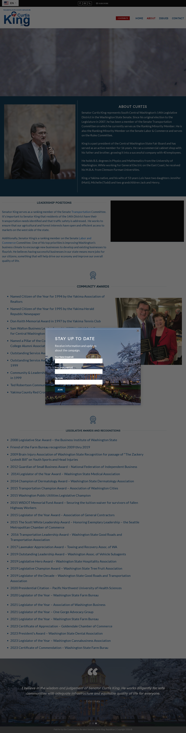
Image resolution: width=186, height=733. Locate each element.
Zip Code (59, 378)
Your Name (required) (64, 357)
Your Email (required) (64, 367)
